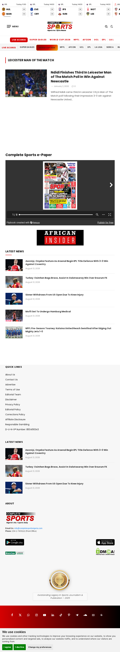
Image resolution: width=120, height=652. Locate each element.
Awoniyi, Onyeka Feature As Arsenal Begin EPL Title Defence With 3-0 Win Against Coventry (66, 262)
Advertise (10, 384)
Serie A (110, 47)
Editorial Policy (13, 409)
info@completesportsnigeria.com (28, 528)
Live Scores (19, 39)
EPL (104, 39)
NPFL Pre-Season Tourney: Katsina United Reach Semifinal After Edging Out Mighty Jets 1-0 (68, 330)
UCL (96, 39)
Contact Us (11, 379)
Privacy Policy (12, 404)
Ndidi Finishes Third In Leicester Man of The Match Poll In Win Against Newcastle (81, 76)
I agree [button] (7, 647)
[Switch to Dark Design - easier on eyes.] (111, 26)
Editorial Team (13, 394)
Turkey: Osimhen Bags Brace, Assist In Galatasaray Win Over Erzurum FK (66, 277)
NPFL (77, 39)
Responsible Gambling (17, 424)
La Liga (113, 39)
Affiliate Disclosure (15, 419)
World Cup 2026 (60, 39)
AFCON (87, 39)
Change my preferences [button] (40, 647)
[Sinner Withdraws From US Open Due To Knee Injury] (14, 299)
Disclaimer (11, 399)
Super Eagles (38, 39)
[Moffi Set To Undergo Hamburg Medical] (14, 315)
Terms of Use (12, 389)
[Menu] (13, 26)
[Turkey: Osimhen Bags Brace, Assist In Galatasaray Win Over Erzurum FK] (14, 282)
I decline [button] (19, 647)
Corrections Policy (15, 414)
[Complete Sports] (60, 26)
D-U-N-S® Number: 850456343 (22, 429)
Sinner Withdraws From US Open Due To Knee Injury (54, 294)
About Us (10, 374)
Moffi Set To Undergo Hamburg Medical (48, 311)
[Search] (106, 26)
